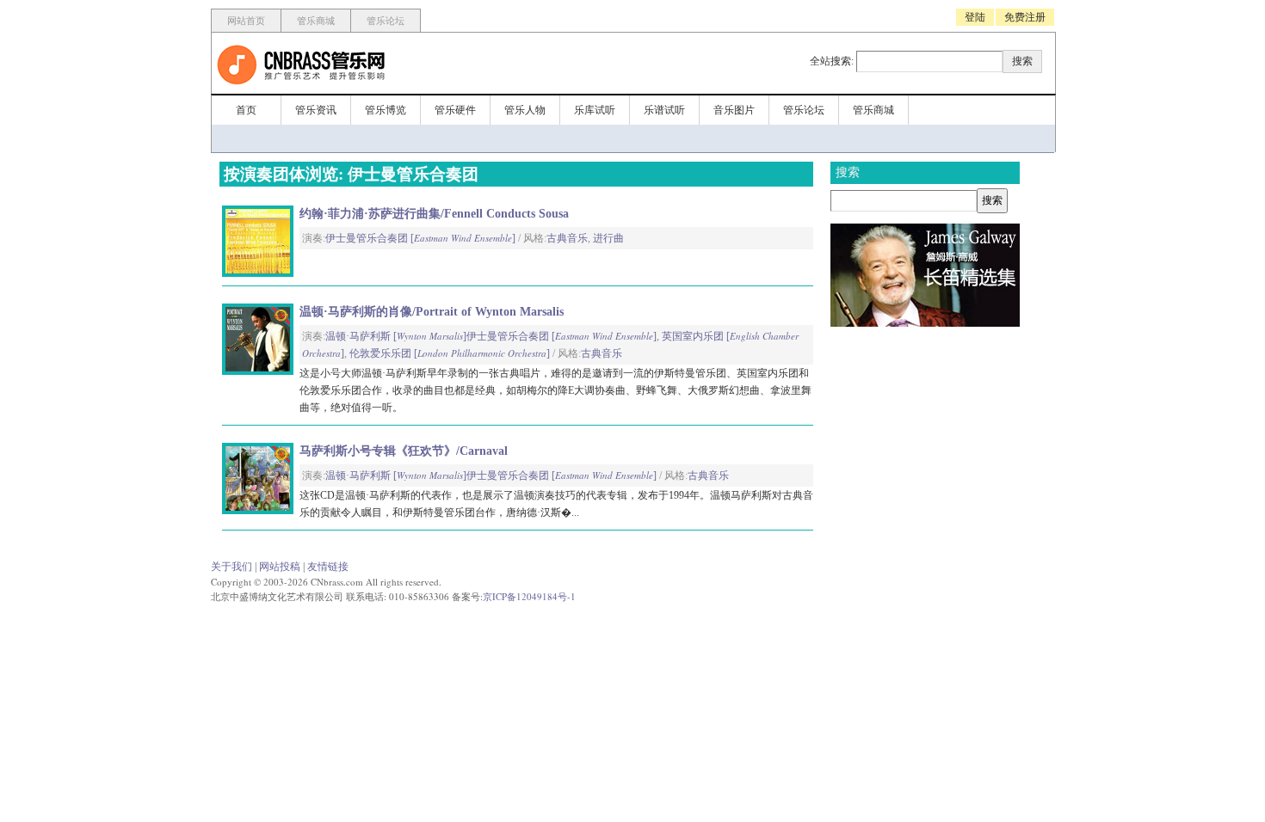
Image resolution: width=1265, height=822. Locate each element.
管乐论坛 (385, 20)
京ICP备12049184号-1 (529, 596)
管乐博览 (385, 110)
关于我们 (231, 567)
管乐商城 (316, 20)
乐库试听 (594, 110)
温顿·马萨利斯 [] (395, 336)
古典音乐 (567, 238)
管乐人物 (525, 110)
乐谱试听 (664, 110)
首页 (246, 110)
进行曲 (608, 238)
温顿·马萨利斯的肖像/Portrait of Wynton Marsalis (431, 311)
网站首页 (246, 20)
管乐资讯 (315, 110)
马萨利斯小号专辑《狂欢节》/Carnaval (403, 451)
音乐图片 (734, 110)
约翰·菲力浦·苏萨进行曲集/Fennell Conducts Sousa (434, 213)
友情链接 (328, 567)
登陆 (975, 17)
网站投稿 (279, 567)
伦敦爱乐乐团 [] (449, 353)
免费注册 (1025, 17)
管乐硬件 (455, 110)
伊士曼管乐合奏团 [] (420, 238)
